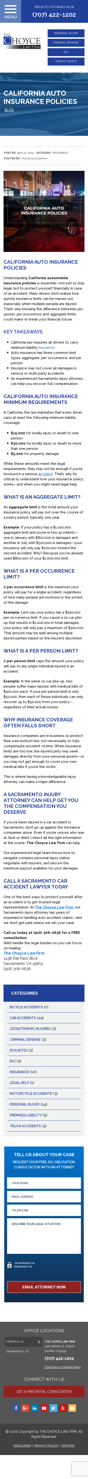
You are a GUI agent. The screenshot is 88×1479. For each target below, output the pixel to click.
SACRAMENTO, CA (17, 1351)
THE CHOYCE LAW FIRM (58, 1431)
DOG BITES (18, 1050)
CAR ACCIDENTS (23, 1018)
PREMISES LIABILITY (26, 1115)
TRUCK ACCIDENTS (25, 1126)
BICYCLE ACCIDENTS (26, 1007)
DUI (66, 52)
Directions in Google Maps (63, 1367)
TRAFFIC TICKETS (66, 61)
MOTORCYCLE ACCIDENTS (31, 1094)
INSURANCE (60, 152)
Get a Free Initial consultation (44, 1391)
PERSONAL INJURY (66, 33)
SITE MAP (68, 1445)
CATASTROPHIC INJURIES (30, 1029)
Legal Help (19, 1083)
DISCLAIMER (22, 1445)
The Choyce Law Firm (24, 953)
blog (9, 110)
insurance (46, 347)
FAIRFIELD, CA (15, 1341)
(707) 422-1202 (54, 14)
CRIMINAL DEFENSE (66, 42)
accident (45, 474)
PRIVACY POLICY (46, 1445)
